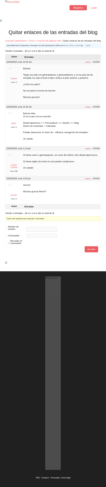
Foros (32, 41)
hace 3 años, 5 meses (72, 45)
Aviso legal (65, 478)
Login (94, 7)
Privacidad (55, 478)
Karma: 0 (88, 62)
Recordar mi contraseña (16, 242)
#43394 (96, 62)
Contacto (45, 478)
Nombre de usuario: (13, 228)
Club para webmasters (16, 41)
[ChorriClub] (13, 7)
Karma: (13, 82)
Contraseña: (14, 236)
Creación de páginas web (49, 41)
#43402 (96, 178)
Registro (78, 7)
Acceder (91, 249)
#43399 (96, 148)
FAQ (38, 478)
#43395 (96, 107)
